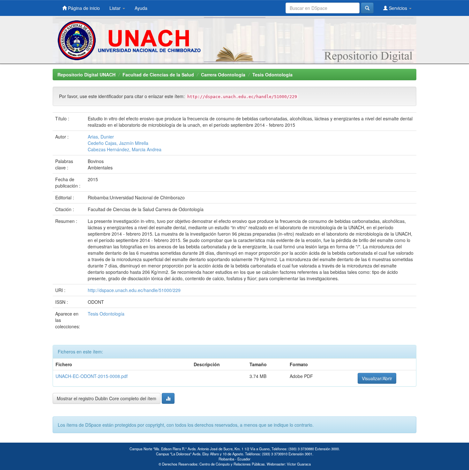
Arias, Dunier (101, 136)
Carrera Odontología (223, 74)
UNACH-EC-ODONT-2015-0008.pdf (92, 376)
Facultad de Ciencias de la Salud (158, 74)
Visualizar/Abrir (377, 378)
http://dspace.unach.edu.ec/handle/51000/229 (134, 290)
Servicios (398, 8)
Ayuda (141, 8)
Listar (115, 8)
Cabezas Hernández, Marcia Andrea (124, 149)
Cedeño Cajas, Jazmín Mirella (118, 143)
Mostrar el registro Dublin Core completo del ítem (106, 398)
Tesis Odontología (272, 74)
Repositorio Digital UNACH (86, 74)
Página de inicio (83, 8)
